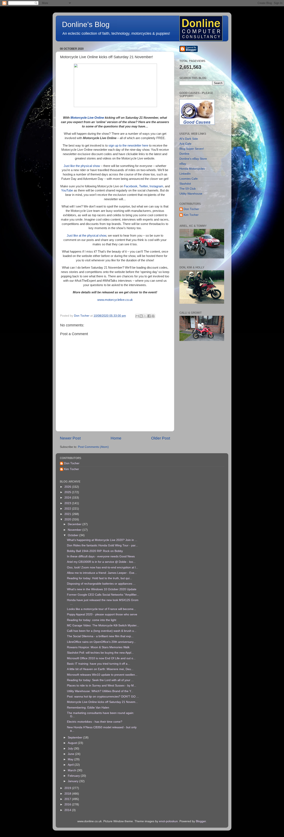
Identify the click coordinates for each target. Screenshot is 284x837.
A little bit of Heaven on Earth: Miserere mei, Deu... (100, 669)
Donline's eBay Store (193, 158)
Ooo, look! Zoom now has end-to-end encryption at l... (102, 567)
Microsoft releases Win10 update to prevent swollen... (102, 674)
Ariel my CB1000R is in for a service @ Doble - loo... (101, 561)
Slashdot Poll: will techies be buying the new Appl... (100, 652)
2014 (68, 810)
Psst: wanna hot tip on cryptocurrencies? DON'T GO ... (103, 696)
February (74, 775)
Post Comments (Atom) (93, 446)
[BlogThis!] (141, 316)
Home (116, 438)
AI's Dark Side (188, 138)
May (71, 759)
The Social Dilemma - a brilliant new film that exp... (100, 636)
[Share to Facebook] (149, 316)
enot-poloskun (168, 821)
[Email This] (137, 316)
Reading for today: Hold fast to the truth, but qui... (99, 578)
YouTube (67, 190)
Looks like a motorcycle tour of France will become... (101, 609)
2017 (68, 799)
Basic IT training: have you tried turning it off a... (98, 663)
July (71, 748)
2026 (68, 486)
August (73, 742)
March (72, 770)
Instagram (156, 186)
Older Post (160, 438)
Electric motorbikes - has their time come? (94, 721)
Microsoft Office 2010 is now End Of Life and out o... (101, 658)
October (73, 535)
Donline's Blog (86, 24)
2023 (68, 503)
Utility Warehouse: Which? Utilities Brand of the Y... (100, 691)
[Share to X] (145, 316)
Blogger (201, 821)
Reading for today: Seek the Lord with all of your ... (100, 680)
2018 (68, 793)
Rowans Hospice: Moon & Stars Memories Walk (98, 647)
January (73, 781)
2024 (68, 497)
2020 (68, 519)
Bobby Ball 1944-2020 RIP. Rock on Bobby (95, 551)
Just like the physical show (82, 166)
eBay (182, 163)
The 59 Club (187, 188)
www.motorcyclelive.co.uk (115, 299)
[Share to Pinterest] (153, 316)
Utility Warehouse (190, 193)
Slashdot (185, 183)
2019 (68, 788)
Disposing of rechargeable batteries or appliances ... (101, 583)
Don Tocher (191, 209)
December (75, 524)
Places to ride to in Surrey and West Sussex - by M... (101, 685)
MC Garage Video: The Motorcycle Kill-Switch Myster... (103, 625)
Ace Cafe (185, 143)
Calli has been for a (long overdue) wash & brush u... (101, 630)
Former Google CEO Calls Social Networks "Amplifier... (103, 594)
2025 (68, 492)
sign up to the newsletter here (128, 145)
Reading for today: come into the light (91, 620)
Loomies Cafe (188, 178)
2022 (68, 508)
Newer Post (70, 438)
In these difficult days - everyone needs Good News (101, 556)
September (75, 737)
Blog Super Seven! (191, 148)
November (75, 529)
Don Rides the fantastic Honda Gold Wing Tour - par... (102, 545)
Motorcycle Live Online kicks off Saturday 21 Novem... (102, 702)
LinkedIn (185, 173)
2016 (68, 804)
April (71, 764)
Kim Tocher (191, 214)
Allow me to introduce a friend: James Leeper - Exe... (102, 572)
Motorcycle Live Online (87, 117)
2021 (68, 514)
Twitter (143, 186)
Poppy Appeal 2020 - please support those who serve (102, 614)
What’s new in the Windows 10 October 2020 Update (101, 589)
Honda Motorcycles (192, 168)
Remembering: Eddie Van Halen (88, 707)
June (71, 754)
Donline (184, 153)
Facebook (130, 186)
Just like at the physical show (86, 235)
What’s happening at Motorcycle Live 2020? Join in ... (102, 540)
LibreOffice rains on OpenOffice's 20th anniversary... (101, 641)
